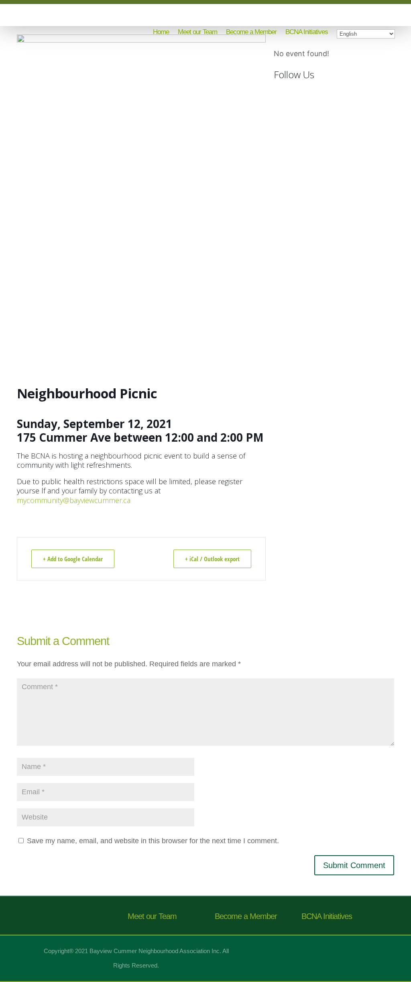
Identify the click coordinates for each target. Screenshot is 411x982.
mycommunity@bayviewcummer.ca (73, 500)
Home (161, 32)
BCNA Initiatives (306, 32)
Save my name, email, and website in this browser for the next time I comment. (153, 841)
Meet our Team (197, 32)
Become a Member (251, 32)
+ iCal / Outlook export (212, 559)
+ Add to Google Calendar (73, 559)
